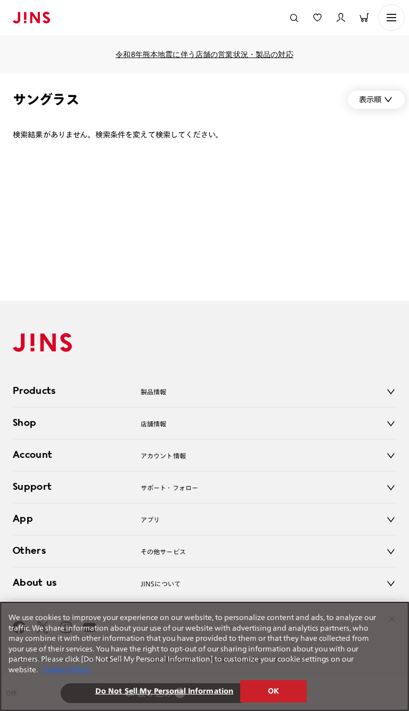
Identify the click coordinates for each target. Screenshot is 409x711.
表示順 (370, 99)
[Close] (392, 619)
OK (273, 691)
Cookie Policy (66, 669)
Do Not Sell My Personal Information (164, 691)
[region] (204, 656)
